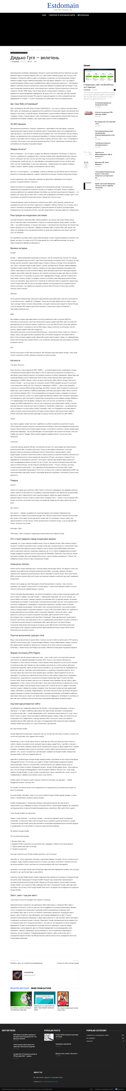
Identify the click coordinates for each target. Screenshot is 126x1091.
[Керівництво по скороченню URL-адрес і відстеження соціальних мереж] (44, 998)
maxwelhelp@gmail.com (49, 1081)
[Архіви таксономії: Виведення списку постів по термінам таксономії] (87, 186)
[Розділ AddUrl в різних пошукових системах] (49, 1037)
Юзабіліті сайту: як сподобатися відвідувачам (26, 963)
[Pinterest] (21, 66)
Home (12, 50)
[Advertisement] (63, 32)
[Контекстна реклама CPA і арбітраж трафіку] (89, 113)
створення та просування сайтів (62, 15)
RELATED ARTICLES (19, 988)
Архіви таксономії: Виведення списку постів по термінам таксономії (105, 185)
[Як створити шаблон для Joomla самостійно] (68, 999)
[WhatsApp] (26, 66)
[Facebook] (12, 66)
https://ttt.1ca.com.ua (29, 975)
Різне (44, 15)
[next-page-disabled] (15, 1014)
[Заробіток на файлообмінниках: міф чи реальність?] (89, 154)
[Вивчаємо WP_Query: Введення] (86, 164)
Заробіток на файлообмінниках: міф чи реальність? (103, 154)
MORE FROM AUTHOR (41, 988)
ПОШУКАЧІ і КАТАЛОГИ (63, 1044)
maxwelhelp (15, 61)
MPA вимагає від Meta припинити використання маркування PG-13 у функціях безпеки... (25, 1036)
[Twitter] (17, 66)
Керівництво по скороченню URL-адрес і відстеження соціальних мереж (44, 1007)
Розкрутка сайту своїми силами (68, 963)
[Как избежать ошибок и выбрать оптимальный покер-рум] (21, 999)
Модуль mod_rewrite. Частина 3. (67, 1053)
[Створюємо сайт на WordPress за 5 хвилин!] (100, 75)
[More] (31, 66)
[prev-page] (11, 1014)
